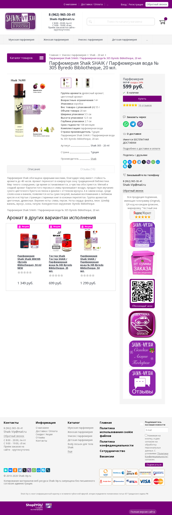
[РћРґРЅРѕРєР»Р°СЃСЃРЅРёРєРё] (134, 162)
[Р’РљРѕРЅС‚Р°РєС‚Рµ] (130, 162)
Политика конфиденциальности (117, 443)
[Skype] (125, 166)
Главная (106, 422)
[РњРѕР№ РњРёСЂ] (158, 162)
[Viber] (148, 162)
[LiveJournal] (130, 166)
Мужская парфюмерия (80, 427)
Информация (46, 422)
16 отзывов (145, 105)
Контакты (11, 422)
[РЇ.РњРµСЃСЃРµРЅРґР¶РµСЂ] (125, 162)
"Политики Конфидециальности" (156, 455)
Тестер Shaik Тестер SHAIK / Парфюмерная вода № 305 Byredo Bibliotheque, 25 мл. (60, 263)
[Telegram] (139, 162)
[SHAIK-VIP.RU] (20, 22)
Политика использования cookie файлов (116, 432)
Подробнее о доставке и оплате (141, 148)
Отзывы (40, 437)
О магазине (70, 4)
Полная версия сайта (143, 511)
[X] (144, 162)
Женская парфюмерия (80, 432)
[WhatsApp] (153, 162)
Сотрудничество (112, 451)
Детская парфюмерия (80, 440)
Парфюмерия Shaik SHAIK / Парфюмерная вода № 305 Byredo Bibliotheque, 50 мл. (91, 263)
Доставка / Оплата (92, 4)
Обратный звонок (157, 4)
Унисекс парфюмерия (80, 436)
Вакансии (107, 456)
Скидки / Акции (44, 434)
